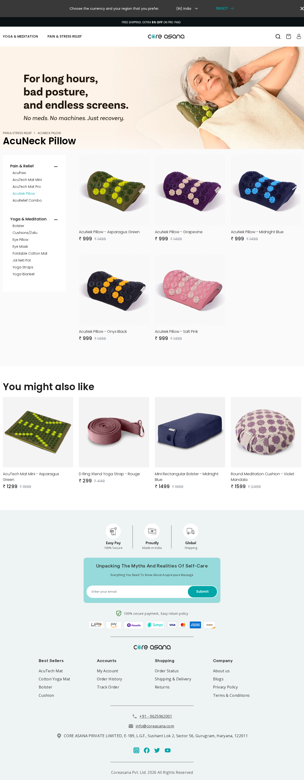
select (222, 8)
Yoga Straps (23, 267)
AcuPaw (19, 172)
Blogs (218, 679)
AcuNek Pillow (24, 193)
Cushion (46, 695)
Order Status (167, 670)
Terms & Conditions (231, 695)
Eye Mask (20, 246)
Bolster (18, 225)
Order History (109, 679)
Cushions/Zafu (25, 232)
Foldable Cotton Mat (30, 253)
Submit (202, 591)
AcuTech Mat (51, 670)
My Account (107, 670)
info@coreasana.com (155, 726)
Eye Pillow (20, 239)
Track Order (108, 687)
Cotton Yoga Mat (54, 679)
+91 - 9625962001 (155, 716)
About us (221, 670)
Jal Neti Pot (22, 260)
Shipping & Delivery (173, 679)
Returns (162, 687)
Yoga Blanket (24, 274)
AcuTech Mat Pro (27, 186)
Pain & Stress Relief (17, 133)
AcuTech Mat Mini (27, 179)
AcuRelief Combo (27, 200)
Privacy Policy (225, 687)
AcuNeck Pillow (49, 133)
